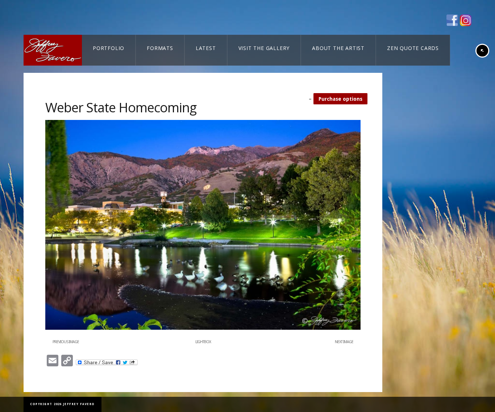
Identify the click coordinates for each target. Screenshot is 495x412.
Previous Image (66, 342)
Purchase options (340, 99)
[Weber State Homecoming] (203, 328)
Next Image (344, 342)
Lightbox (203, 342)
